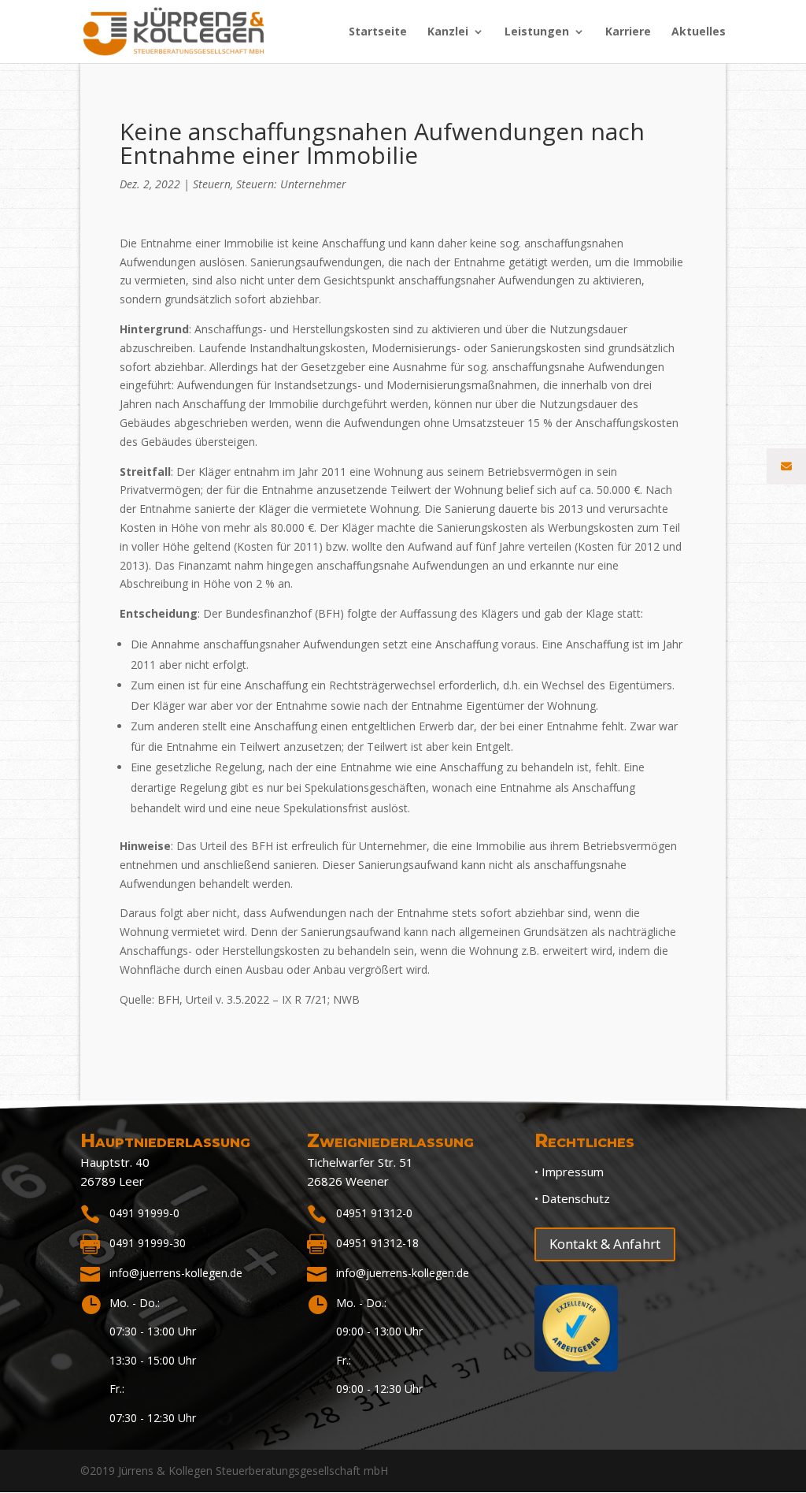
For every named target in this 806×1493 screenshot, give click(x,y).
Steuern (212, 183)
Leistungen (537, 32)
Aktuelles (698, 32)
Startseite (378, 32)
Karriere (628, 32)
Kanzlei (447, 32)
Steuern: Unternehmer (291, 183)
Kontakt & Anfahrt (604, 1244)
